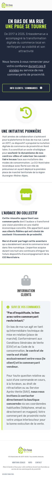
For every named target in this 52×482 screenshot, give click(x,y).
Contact (38, 462)
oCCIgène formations (8, 474)
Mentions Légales (18, 462)
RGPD (30, 462)
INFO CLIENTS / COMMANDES (23, 88)
